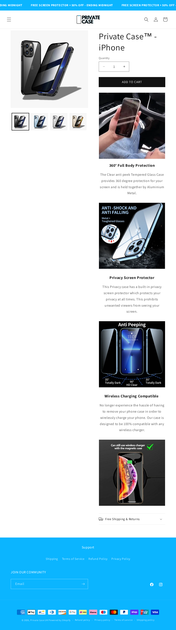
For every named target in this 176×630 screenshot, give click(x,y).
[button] (9, 19)
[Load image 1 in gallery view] (20, 121)
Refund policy (82, 619)
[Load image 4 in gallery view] (78, 121)
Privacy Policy (120, 559)
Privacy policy (102, 619)
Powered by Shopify (60, 620)
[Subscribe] (83, 584)
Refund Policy (98, 559)
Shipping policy (146, 619)
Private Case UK (39, 620)
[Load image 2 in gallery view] (39, 121)
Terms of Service (73, 559)
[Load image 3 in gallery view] (58, 121)
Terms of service (123, 619)
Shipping (52, 559)
